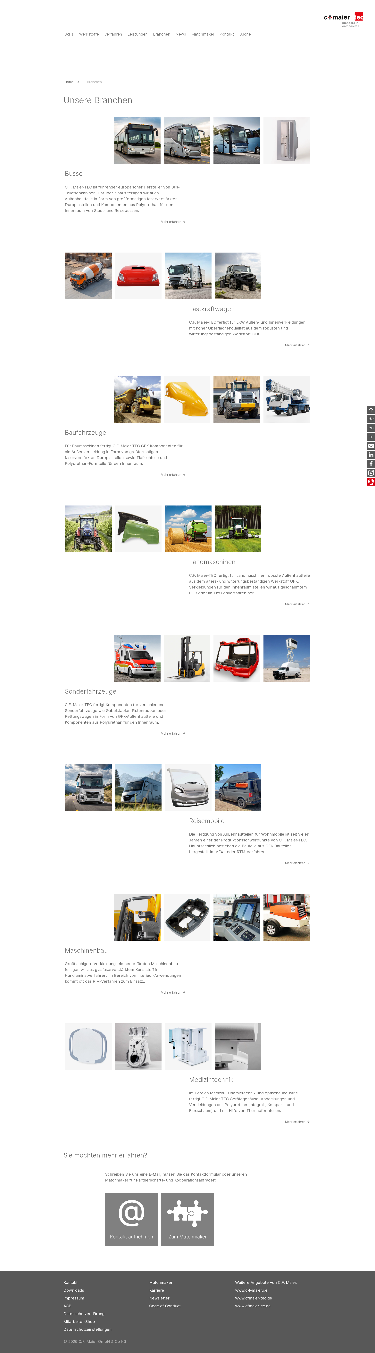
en (371, 427)
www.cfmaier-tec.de (253, 1298)
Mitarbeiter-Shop (79, 1321)
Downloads (73, 1290)
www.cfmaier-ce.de (253, 1306)
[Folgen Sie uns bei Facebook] (371, 464)
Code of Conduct (165, 1306)
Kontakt (70, 1282)
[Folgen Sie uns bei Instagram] (371, 473)
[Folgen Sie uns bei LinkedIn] (371, 455)
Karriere (156, 1290)
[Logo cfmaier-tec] (346, 17)
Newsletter (159, 1298)
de (371, 418)
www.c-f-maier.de (251, 1290)
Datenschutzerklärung (83, 1313)
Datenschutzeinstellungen (87, 1329)
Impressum (73, 1298)
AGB (67, 1306)
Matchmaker (160, 1282)
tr (371, 436)
